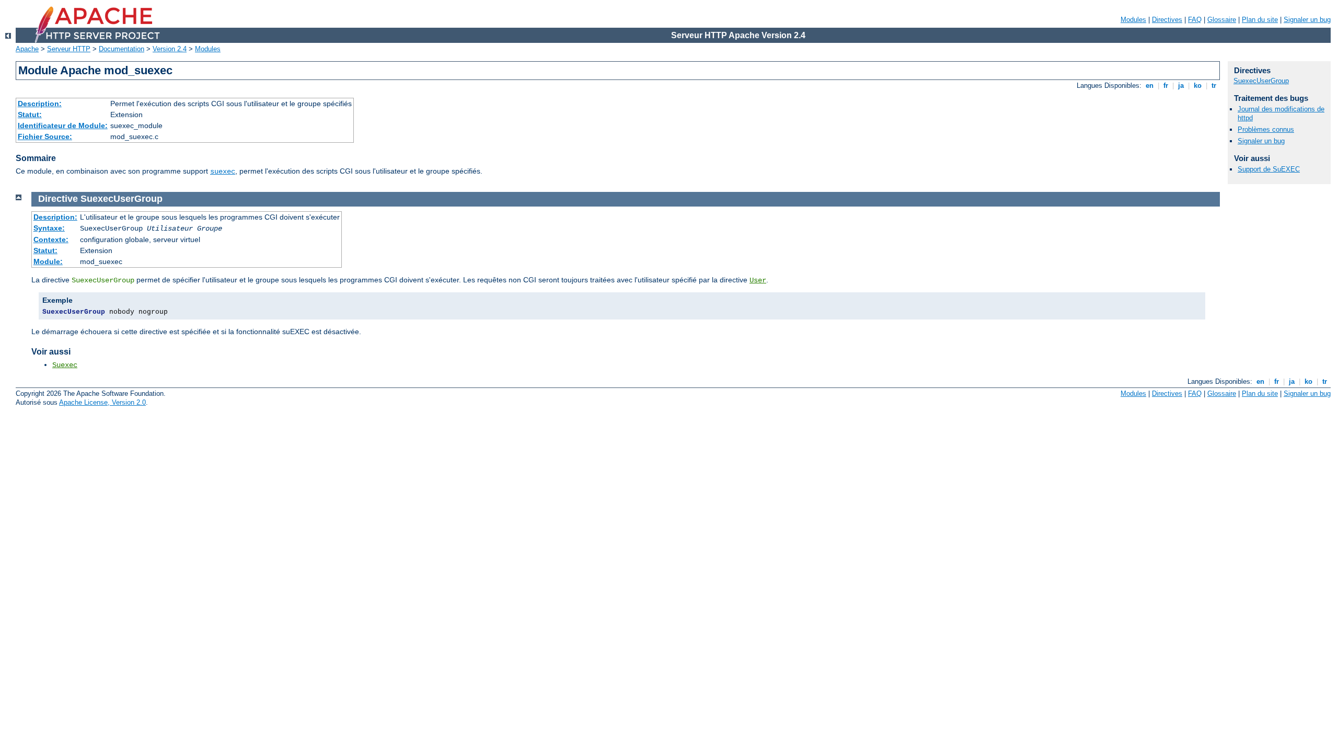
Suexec (64, 365)
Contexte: (50, 239)
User (757, 280)
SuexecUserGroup (1261, 81)
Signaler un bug (1307, 20)
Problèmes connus (1266, 129)
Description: (40, 103)
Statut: (30, 114)
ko (1198, 85)
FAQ (1195, 20)
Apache (27, 49)
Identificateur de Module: (63, 125)
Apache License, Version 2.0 (102, 402)
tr (1213, 85)
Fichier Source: (45, 136)
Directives (1167, 20)
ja (1181, 85)
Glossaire (1221, 20)
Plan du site (1260, 20)
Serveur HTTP (68, 49)
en (1150, 85)
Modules (1133, 20)
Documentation (121, 49)
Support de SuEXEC (1269, 169)
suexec (222, 171)
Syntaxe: (49, 228)
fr (1165, 85)
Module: (48, 261)
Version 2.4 (170, 49)
